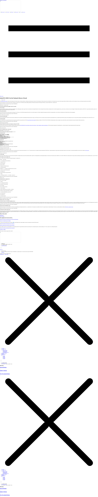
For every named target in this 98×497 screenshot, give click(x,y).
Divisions (3, 349)
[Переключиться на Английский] (7, 12)
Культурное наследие (6, 352)
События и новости (4, 474)
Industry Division (5, 472)
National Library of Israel (4, 101)
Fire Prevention (5, 351)
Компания (3, 348)
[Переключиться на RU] (20, 12)
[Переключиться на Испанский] (23, 12)
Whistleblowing (2, 254)
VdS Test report (87, 150)
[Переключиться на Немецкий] (12, 12)
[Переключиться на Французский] (16, 12)
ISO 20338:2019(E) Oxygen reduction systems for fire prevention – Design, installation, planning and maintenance (34, 125)
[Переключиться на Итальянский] (2, 12)
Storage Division (5, 350)
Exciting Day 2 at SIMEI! (2, 229)
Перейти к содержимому (3, 0)
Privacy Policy (6, 254)
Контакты (3, 353)
